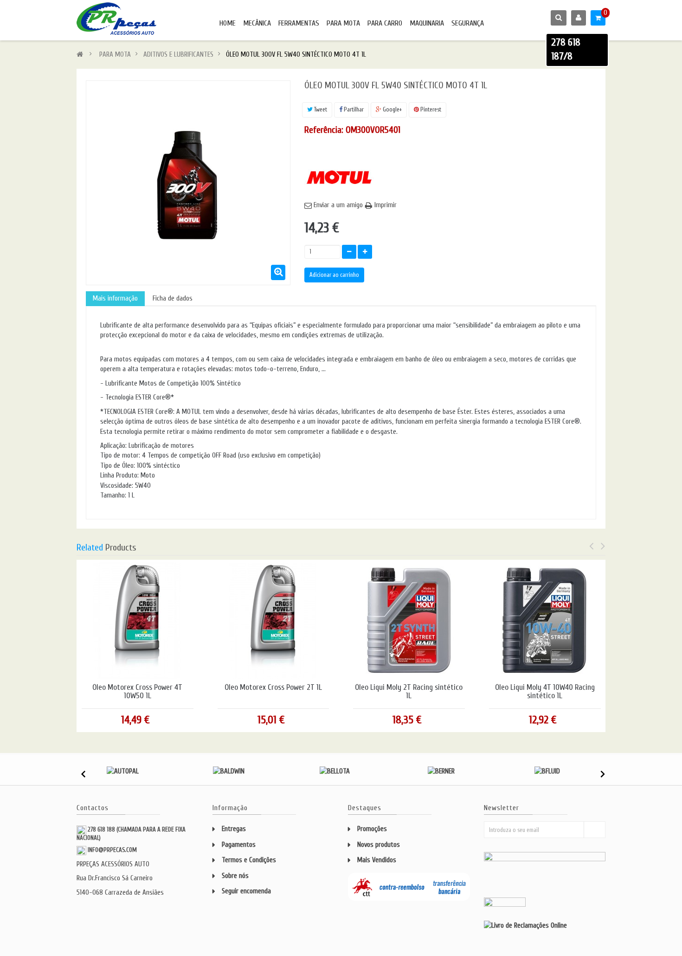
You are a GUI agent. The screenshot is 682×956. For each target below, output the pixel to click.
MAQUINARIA (427, 23)
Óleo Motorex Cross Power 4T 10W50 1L (137, 692)
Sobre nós (235, 876)
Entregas (234, 829)
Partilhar (353, 109)
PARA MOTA (343, 23)
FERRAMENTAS (298, 23)
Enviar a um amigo (338, 205)
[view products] (123, 771)
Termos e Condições (249, 860)
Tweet (320, 109)
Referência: (323, 129)
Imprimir (385, 205)
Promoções (372, 829)
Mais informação (115, 298)
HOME (227, 23)
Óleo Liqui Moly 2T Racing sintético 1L (409, 692)
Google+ (391, 109)
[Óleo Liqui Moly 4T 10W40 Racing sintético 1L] (545, 620)
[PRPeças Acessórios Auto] (116, 18)
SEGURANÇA (467, 23)
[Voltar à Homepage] (80, 55)
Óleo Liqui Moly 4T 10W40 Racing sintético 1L (545, 692)
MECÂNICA (257, 23)
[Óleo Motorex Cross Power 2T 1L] (273, 620)
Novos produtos (378, 845)
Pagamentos (239, 845)
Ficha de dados (173, 298)
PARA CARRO (384, 23)
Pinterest (430, 109)
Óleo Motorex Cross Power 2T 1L (273, 687)
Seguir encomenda (246, 891)
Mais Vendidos (376, 860)
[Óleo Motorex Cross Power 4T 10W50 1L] (137, 620)
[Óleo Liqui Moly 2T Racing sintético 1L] (409, 620)
